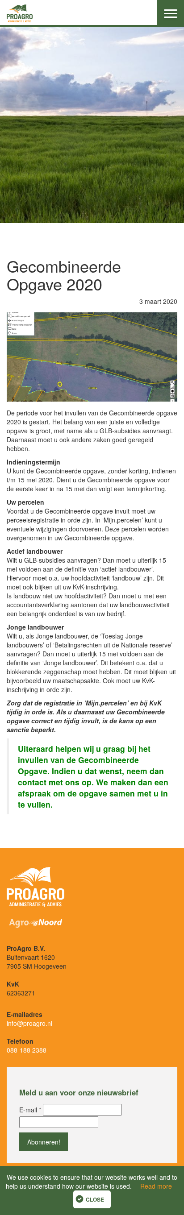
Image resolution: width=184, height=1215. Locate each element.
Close (95, 1199)
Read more (156, 1186)
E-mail (30, 1109)
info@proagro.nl (29, 1023)
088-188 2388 (26, 1049)
